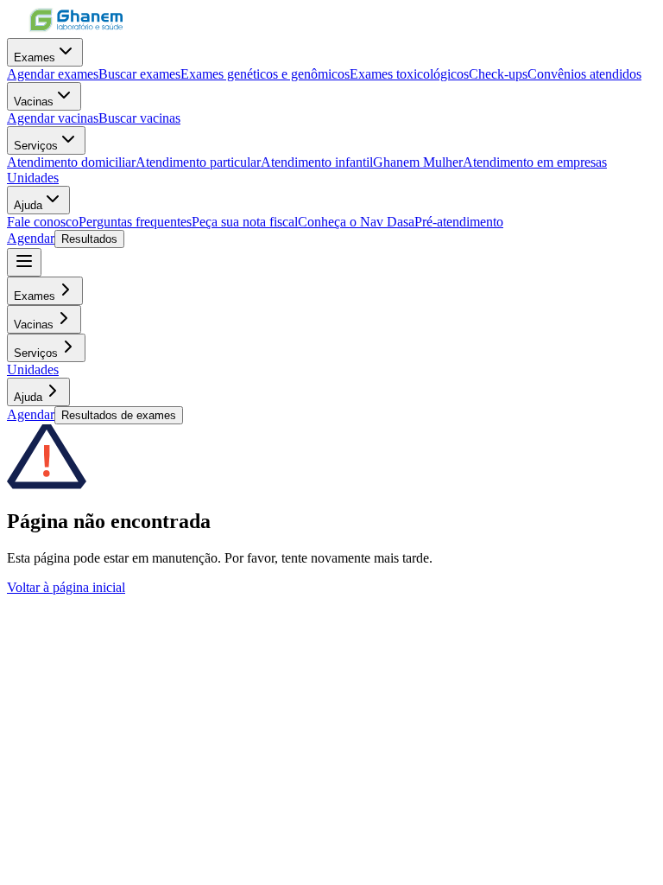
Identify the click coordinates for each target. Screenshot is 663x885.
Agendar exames (52, 74)
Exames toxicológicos (409, 74)
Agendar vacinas (52, 118)
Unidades (33, 177)
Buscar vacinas (139, 118)
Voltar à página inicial (66, 587)
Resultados (89, 238)
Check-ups (498, 74)
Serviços (36, 145)
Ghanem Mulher (418, 162)
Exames (34, 57)
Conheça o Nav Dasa (356, 221)
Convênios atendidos (584, 74)
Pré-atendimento (458, 221)
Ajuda (28, 205)
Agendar (30, 238)
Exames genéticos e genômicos (265, 74)
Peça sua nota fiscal (245, 221)
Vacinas (34, 101)
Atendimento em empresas (535, 162)
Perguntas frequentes (135, 221)
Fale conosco (43, 221)
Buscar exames (139, 74)
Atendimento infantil (317, 162)
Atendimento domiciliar (71, 162)
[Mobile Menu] (24, 262)
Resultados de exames (118, 415)
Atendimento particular (198, 162)
